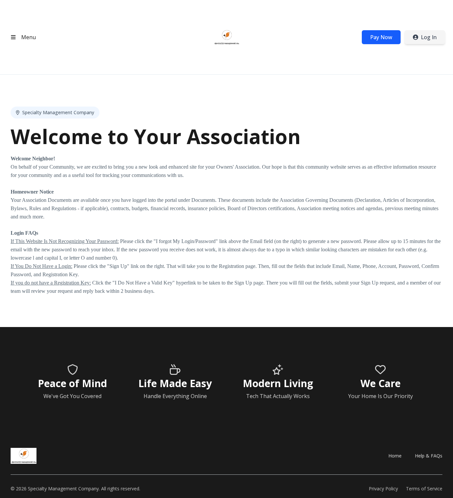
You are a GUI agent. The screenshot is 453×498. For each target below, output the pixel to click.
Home (395, 456)
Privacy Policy (383, 488)
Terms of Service (424, 488)
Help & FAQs (428, 456)
